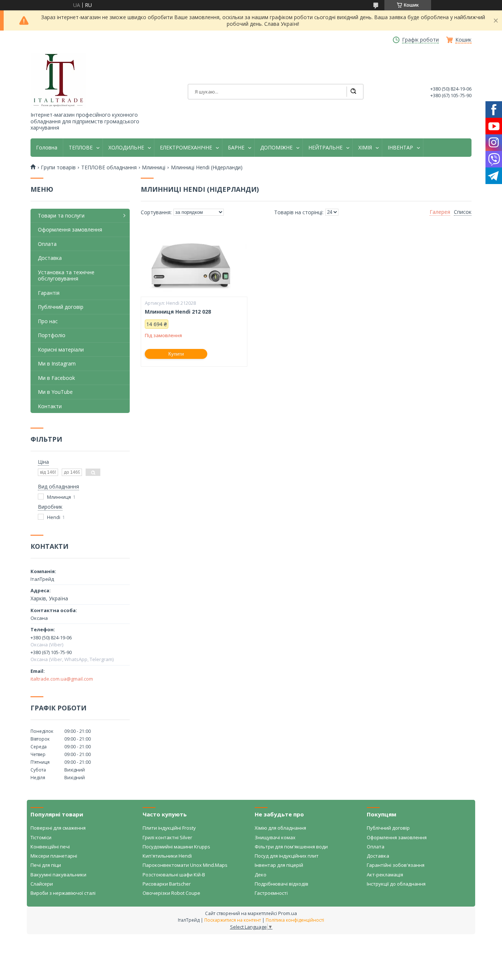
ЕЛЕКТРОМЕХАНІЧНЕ (186, 147)
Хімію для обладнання (280, 828)
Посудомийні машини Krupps (176, 846)
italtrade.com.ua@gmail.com (62, 679)
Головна (46, 147)
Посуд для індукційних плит (287, 855)
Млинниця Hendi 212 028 (178, 311)
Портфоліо (51, 335)
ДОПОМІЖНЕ (276, 147)
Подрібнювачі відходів (281, 883)
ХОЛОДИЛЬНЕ (126, 147)
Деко (260, 874)
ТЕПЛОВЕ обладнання (109, 167)
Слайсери (42, 883)
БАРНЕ (236, 147)
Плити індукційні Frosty (169, 828)
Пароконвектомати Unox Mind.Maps (185, 865)
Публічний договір (60, 306)
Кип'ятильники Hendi (167, 855)
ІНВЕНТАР (400, 147)
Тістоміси (41, 837)
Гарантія (49, 292)
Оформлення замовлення (70, 229)
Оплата (47, 243)
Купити (176, 354)
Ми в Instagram (57, 363)
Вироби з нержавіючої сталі (63, 893)
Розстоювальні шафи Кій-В (174, 874)
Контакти (50, 406)
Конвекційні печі (50, 846)
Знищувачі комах (275, 837)
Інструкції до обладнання (396, 883)
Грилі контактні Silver (167, 837)
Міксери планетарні (54, 855)
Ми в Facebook (56, 377)
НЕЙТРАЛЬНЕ (325, 147)
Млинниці (153, 167)
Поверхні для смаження (58, 828)
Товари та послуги (61, 215)
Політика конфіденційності (295, 920)
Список (462, 212)
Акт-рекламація (385, 874)
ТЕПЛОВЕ (81, 147)
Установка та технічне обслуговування (66, 275)
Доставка (50, 257)
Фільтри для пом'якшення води (291, 846)
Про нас (48, 321)
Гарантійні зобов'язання (395, 865)
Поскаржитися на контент (232, 920)
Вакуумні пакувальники (58, 874)
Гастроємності (271, 893)
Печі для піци (46, 865)
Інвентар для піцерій (279, 865)
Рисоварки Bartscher (167, 883)
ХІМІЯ (365, 147)
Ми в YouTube (55, 391)
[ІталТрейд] (58, 80)
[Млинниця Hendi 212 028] (194, 260)
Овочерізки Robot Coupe (171, 893)
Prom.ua (287, 913)
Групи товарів (58, 167)
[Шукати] (353, 91)
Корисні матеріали (61, 349)
